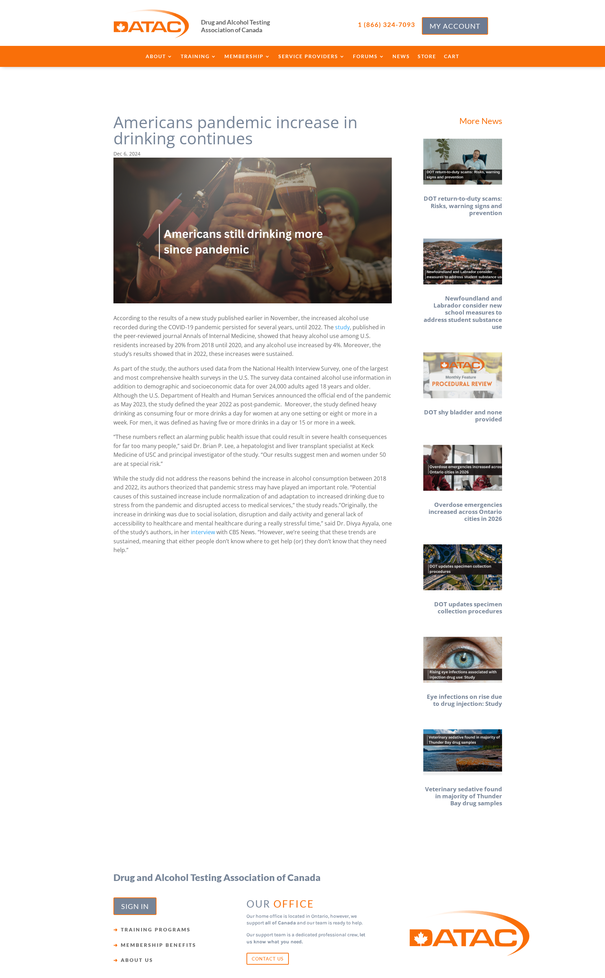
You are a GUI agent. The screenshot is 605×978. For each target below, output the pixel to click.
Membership (244, 56)
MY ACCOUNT (455, 26)
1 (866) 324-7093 (386, 24)
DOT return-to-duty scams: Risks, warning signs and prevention (463, 205)
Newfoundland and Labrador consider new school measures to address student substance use (463, 312)
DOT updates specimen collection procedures (468, 607)
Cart (451, 56)
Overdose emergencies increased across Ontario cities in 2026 (465, 512)
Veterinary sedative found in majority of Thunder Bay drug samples (463, 796)
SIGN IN (135, 906)
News (401, 56)
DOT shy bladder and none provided (463, 415)
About (156, 56)
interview (202, 532)
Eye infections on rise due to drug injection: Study (464, 700)
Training (195, 56)
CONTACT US (268, 959)
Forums (365, 56)
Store (427, 56)
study (342, 327)
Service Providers (308, 56)
